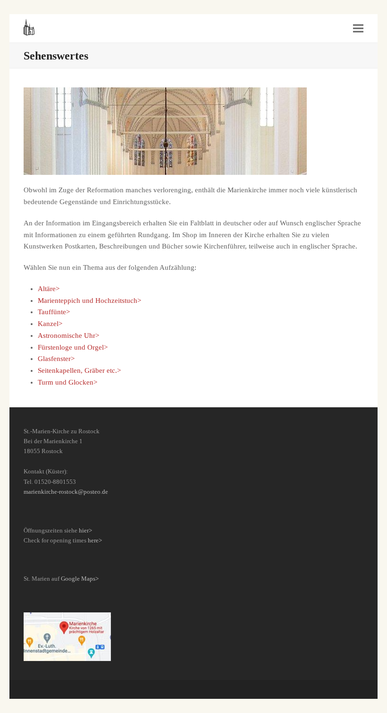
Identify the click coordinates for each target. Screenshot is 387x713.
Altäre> (48, 288)
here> (95, 540)
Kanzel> (50, 323)
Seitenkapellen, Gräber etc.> (79, 370)
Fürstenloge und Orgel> (73, 347)
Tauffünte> (54, 312)
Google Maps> (80, 578)
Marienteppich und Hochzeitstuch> (89, 300)
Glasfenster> (56, 358)
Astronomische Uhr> (68, 335)
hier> (85, 530)
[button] (358, 29)
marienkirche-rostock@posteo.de (66, 491)
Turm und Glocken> (67, 382)
